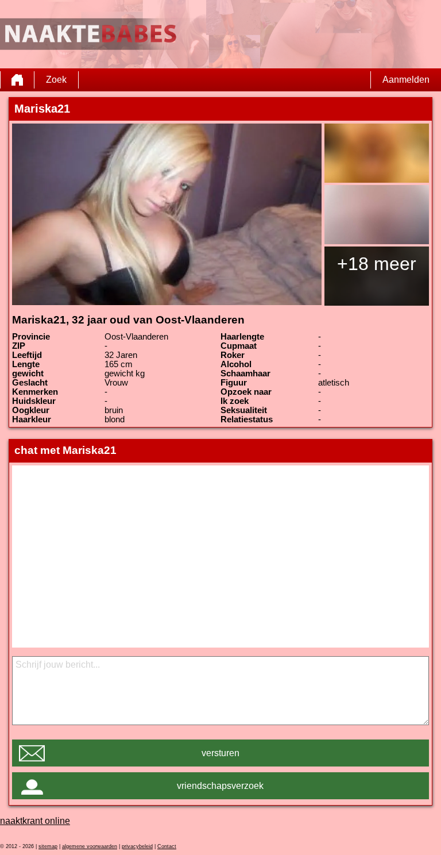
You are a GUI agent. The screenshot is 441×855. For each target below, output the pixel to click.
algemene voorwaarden (89, 846)
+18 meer (376, 263)
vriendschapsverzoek (220, 786)
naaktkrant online (35, 821)
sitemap (47, 846)
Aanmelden (406, 79)
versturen (220, 753)
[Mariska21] (167, 214)
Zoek (56, 79)
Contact (166, 846)
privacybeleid (137, 846)
